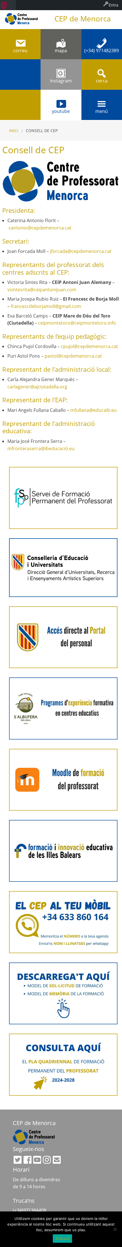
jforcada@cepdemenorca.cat (81, 251)
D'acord (63, 1238)
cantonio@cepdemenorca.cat (40, 228)
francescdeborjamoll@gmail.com (46, 306)
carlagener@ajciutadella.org (37, 387)
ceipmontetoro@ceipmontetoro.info (77, 323)
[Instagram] (47, 1159)
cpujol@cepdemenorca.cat (89, 346)
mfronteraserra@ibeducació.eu (41, 448)
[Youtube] (37, 1159)
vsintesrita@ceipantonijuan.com (41, 289)
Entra (113, 5)
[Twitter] (18, 1159)
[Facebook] (27, 1159)
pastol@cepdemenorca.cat (73, 356)
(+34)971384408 (29, 1210)
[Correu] (57, 1159)
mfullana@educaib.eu (93, 410)
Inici (13, 130)
